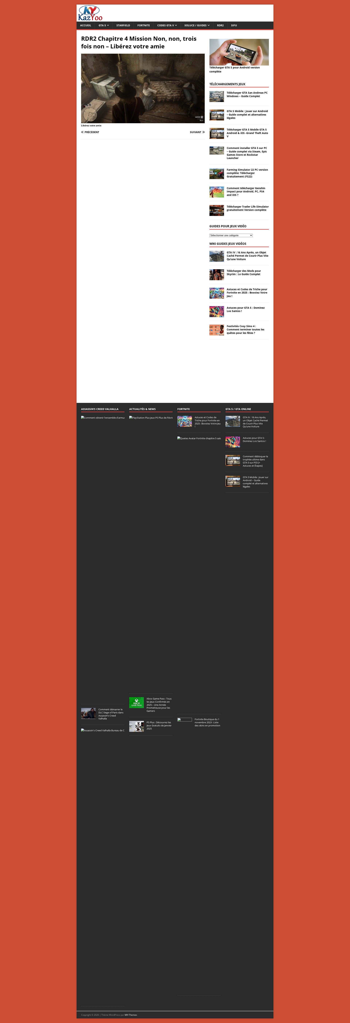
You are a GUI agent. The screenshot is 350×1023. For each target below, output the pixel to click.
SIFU (234, 25)
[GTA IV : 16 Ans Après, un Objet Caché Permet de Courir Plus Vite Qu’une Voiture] (216, 259)
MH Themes (131, 1014)
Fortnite (143, 25)
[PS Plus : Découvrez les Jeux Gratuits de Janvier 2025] (136, 729)
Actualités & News (142, 409)
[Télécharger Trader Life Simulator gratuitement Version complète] (216, 214)
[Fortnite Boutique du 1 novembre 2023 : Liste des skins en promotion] (184, 989)
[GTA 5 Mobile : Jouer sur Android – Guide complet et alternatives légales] (216, 118)
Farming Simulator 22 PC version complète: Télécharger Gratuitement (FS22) (247, 173)
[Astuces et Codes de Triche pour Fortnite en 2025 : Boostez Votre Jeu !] (216, 296)
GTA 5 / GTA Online (238, 409)
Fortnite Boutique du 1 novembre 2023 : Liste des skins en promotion (207, 722)
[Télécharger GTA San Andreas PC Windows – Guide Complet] (216, 100)
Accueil (85, 25)
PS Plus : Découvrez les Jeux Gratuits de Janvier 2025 (159, 725)
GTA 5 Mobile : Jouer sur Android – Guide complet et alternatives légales (247, 114)
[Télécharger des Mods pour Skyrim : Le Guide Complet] (216, 278)
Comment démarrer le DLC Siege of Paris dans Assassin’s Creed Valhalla (110, 714)
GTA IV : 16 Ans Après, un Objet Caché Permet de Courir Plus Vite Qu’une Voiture (247, 256)
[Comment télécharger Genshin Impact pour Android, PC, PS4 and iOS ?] (216, 195)
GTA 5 (102, 25)
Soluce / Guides (195, 25)
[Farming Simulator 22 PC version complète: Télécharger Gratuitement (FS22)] (216, 177)
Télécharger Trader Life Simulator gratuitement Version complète (248, 208)
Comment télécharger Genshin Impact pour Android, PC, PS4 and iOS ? (246, 191)
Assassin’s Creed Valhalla (99, 409)
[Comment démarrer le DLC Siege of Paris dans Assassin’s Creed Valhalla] (88, 717)
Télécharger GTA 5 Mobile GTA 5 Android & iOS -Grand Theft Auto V (247, 133)
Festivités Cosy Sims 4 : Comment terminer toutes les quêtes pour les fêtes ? (245, 329)
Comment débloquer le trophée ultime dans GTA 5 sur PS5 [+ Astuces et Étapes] (255, 461)
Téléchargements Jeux (227, 84)
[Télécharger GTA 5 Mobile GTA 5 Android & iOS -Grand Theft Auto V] (216, 137)
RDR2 (220, 25)
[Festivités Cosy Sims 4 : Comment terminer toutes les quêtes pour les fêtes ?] (216, 333)
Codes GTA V (165, 25)
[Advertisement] (239, 367)
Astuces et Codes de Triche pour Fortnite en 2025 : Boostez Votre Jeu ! (247, 293)
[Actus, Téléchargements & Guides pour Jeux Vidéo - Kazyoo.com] (90, 19)
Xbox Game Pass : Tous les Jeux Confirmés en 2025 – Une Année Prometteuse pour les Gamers (159, 705)
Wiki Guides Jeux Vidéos (227, 244)
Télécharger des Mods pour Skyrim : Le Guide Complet (244, 272)
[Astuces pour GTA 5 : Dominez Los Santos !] (216, 315)
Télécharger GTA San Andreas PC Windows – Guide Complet (247, 94)
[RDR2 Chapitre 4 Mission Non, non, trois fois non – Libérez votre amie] (143, 121)
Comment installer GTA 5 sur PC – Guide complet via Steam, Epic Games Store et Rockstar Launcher (247, 153)
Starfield (123, 25)
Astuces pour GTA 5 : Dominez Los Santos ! (246, 309)
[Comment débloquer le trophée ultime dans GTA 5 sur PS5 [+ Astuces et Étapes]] (232, 464)
